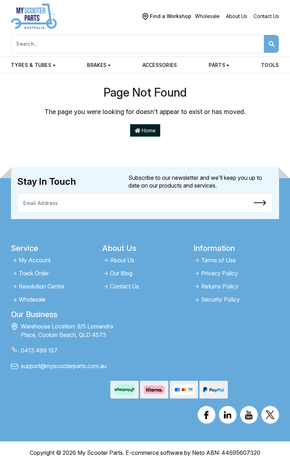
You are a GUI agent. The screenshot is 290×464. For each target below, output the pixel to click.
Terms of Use (218, 260)
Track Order (34, 273)
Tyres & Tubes (31, 65)
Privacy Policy (219, 273)
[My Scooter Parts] (34, 16)
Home (148, 130)
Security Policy (220, 299)
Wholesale (207, 16)
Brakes (96, 65)
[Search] (271, 44)
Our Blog (121, 273)
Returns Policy (219, 286)
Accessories (160, 65)
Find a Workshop (170, 16)
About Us (236, 16)
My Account (35, 260)
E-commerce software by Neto (165, 452)
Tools (270, 65)
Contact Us (266, 16)
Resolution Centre (41, 286)
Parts (217, 65)
